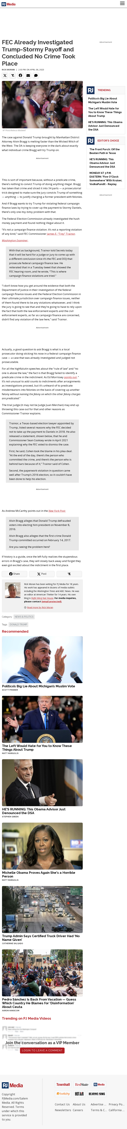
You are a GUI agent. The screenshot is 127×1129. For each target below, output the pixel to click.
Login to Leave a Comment (42, 1050)
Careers (78, 1110)
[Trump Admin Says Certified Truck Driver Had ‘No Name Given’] (42, 909)
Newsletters (63, 1110)
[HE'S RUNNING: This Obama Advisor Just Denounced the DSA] (42, 782)
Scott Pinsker (10, 690)
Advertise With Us (99, 1104)
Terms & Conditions (99, 1110)
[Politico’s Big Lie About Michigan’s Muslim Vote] (42, 659)
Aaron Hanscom (10, 1011)
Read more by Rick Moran (40, 607)
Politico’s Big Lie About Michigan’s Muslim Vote (38, 686)
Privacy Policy (117, 1104)
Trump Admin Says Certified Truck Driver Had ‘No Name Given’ (41, 938)
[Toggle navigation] (122, 4)
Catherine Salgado (12, 943)
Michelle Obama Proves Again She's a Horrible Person (38, 874)
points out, (70, 377)
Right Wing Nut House (42, 598)
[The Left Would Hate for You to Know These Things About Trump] (42, 719)
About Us (79, 1104)
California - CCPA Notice (117, 1110)
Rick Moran (8, 69)
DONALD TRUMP (18, 624)
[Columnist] (14, 590)
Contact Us (62, 1104)
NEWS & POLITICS (24, 617)
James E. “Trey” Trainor (61, 234)
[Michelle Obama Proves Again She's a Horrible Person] (42, 846)
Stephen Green (10, 817)
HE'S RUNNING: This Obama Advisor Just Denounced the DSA (34, 811)
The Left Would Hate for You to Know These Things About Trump (37, 747)
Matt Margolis (10, 753)
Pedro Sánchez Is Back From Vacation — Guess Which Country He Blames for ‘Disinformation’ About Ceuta (39, 1003)
